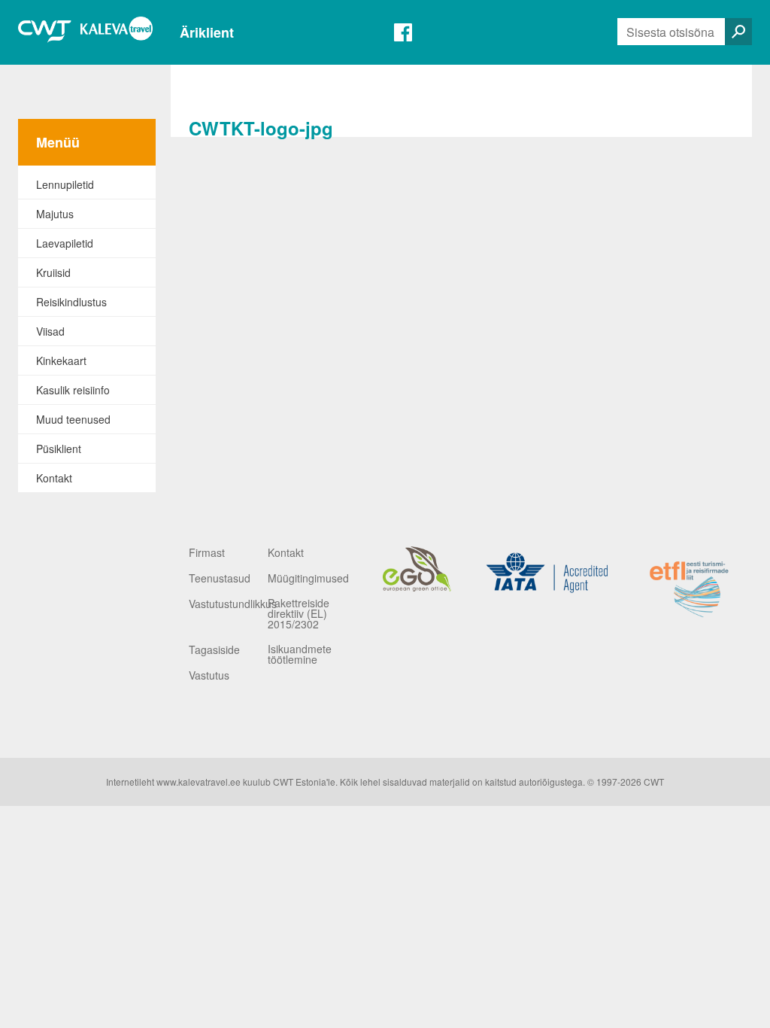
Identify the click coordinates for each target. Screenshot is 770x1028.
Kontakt (54, 477)
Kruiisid (53, 272)
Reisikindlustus (71, 301)
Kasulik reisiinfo (73, 389)
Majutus (55, 213)
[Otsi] (738, 31)
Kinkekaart (61, 360)
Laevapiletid (64, 243)
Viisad (50, 331)
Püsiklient (58, 448)
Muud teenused (73, 419)
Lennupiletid (65, 184)
